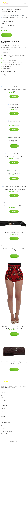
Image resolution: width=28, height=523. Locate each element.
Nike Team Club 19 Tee (14, 107)
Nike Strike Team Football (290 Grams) (14, 206)
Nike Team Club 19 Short (14, 173)
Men (2, 411)
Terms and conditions (6, 431)
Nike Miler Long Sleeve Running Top (14, 156)
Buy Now (6, 35)
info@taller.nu (4, 400)
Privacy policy (4, 433)
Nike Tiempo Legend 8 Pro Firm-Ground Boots (14, 189)
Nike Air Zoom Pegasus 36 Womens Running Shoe (14, 90)
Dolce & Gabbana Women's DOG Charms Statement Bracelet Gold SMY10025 (14, 231)
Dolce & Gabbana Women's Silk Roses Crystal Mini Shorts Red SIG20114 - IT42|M (14, 327)
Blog (2, 426)
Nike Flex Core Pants (14, 124)
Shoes (2, 414)
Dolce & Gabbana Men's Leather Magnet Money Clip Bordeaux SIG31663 (14, 362)
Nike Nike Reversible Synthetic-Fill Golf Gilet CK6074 (14, 249)
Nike (13, 21)
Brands (9, 21)
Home (2, 14)
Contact (3, 428)
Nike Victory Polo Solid (14, 140)
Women (3, 416)
